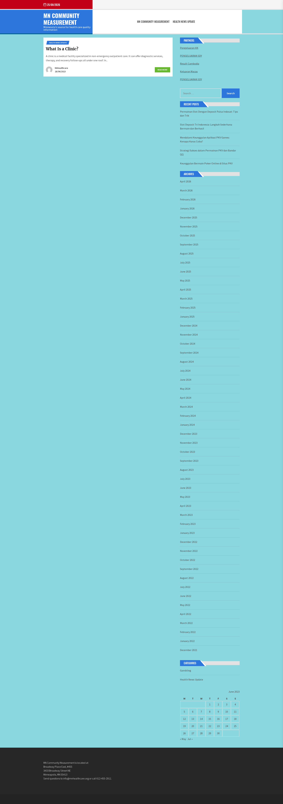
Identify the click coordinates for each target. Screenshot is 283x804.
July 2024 (185, 370)
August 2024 (187, 361)
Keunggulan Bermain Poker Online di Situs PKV (206, 163)
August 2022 (187, 578)
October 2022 (187, 560)
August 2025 (187, 253)
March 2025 (186, 298)
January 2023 (187, 532)
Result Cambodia (189, 63)
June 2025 (185, 271)
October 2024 (187, 343)
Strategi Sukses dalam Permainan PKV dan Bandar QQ (208, 152)
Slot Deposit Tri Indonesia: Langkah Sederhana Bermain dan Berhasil (206, 126)
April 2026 (185, 181)
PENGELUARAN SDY (191, 55)
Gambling (185, 670)
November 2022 (189, 550)
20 (192, 726)
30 (218, 733)
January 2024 (187, 424)
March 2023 (186, 514)
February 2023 (188, 523)
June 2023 (185, 487)
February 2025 (188, 307)
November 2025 (189, 226)
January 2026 (187, 208)
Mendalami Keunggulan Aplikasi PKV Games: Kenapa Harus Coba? (205, 139)
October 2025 (187, 235)
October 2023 (187, 451)
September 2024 (189, 352)
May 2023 (185, 496)
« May (183, 739)
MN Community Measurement (61, 18)
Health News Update (184, 21)
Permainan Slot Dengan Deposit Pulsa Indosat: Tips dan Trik (209, 113)
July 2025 (185, 262)
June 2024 (185, 379)
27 (192, 733)
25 (235, 726)
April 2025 (185, 289)
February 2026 (188, 199)
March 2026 (186, 190)
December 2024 (188, 325)
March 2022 (186, 623)
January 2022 (187, 641)
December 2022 (188, 541)
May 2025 (185, 280)
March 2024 (186, 406)
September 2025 (189, 244)
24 (226, 726)
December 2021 (188, 650)
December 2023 (188, 433)
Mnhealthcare (61, 68)
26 (184, 733)
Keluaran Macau (189, 71)
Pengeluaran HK (189, 47)
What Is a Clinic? (62, 48)
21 (201, 726)
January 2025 (187, 316)
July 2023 (185, 478)
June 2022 (185, 596)
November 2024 (189, 334)
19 (184, 726)
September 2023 (189, 460)
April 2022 (185, 614)
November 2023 (189, 442)
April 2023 (185, 505)
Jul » (190, 739)
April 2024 (185, 397)
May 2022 (185, 605)
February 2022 (188, 632)
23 (218, 726)
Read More (162, 69)
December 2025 (188, 217)
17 (226, 718)
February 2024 (188, 415)
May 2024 (185, 388)
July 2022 (185, 587)
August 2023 (187, 469)
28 (201, 733)
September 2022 (189, 569)
